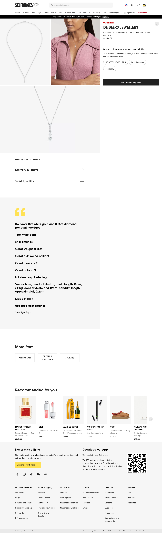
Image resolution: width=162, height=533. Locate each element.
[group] (81, 419)
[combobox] (83, 5)
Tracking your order (46, 508)
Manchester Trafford (69, 503)
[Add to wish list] (157, 24)
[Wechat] (38, 476)
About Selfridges (112, 497)
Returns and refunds (24, 503)
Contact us (19, 492)
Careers (108, 503)
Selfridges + (43, 503)
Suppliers (109, 508)
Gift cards (19, 513)
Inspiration (109, 492)
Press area (109, 513)
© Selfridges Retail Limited (24, 531)
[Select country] (126, 5)
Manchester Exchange (69, 508)
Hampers (131, 497)
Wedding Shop (21, 159)
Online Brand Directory (43, 514)
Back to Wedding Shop (131, 82)
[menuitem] (17, 12)
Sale (129, 492)
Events (85, 508)
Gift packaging (21, 518)
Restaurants (88, 497)
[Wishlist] (138, 5)
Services (86, 503)
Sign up (106, 17)
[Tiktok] (31, 476)
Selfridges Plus (25, 181)
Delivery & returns (26, 170)
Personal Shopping (23, 508)
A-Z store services (91, 492)
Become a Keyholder (26, 465)
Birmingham (65, 497)
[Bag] (144, 5)
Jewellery (37, 159)
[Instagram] (24, 476)
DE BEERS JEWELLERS (120, 27)
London (63, 492)
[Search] (52, 5)
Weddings (131, 503)
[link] (25, 434)
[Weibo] (46, 476)
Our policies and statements (112, 519)
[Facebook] (17, 476)
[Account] (132, 5)
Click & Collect (44, 497)
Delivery (41, 492)
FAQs (17, 497)
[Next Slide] (151, 419)
